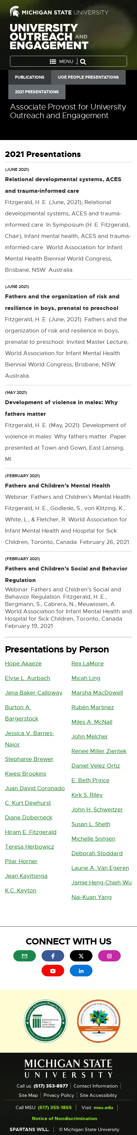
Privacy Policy (59, 1095)
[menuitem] (24, 955)
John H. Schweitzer (97, 809)
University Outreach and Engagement (49, 38)
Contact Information (95, 1086)
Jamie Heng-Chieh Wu (101, 882)
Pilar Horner (21, 861)
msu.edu (103, 1107)
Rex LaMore (87, 663)
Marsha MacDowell (97, 692)
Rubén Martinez (92, 707)
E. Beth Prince (90, 780)
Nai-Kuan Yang (91, 897)
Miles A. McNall (91, 722)
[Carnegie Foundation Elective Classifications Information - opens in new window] (98, 1020)
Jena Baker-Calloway (34, 692)
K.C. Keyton (20, 890)
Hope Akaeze (23, 663)
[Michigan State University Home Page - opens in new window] (68, 11)
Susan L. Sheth (90, 824)
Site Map (28, 1095)
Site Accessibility (98, 1095)
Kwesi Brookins (25, 773)
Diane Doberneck (28, 817)
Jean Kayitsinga (26, 875)
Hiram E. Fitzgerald (31, 832)
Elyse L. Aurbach (27, 678)
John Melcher (89, 736)
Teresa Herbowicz (29, 846)
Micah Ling (85, 678)
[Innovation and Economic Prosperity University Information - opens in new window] (45, 1020)
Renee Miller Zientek (98, 751)
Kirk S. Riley (87, 795)
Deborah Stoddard (97, 853)
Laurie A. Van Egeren (100, 868)
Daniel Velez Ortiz (95, 765)
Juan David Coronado (35, 788)
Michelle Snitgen (93, 838)
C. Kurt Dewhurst (28, 802)
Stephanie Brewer (29, 759)
